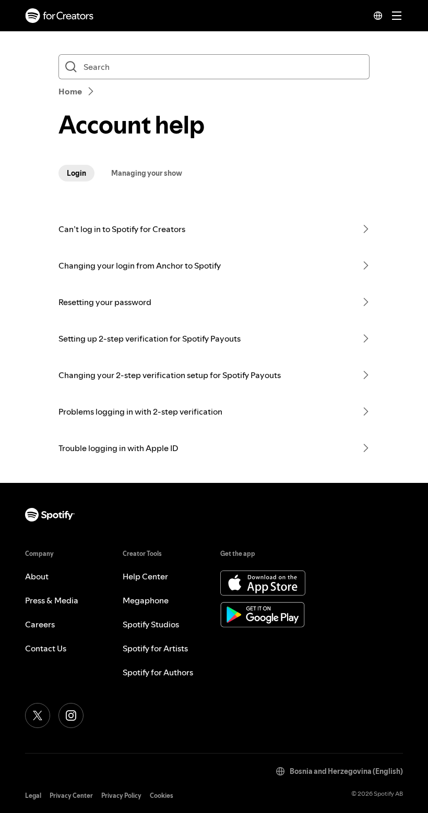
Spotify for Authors (158, 672)
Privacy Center (71, 795)
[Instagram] (71, 715)
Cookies (161, 795)
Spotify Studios (151, 624)
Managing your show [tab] (146, 173)
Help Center (145, 576)
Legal (33, 795)
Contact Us (45, 648)
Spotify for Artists (155, 648)
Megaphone (146, 600)
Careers (40, 624)
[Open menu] (396, 15)
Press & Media (51, 600)
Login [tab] (76, 173)
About (37, 576)
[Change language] (378, 15)
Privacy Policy (121, 795)
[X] (37, 715)
